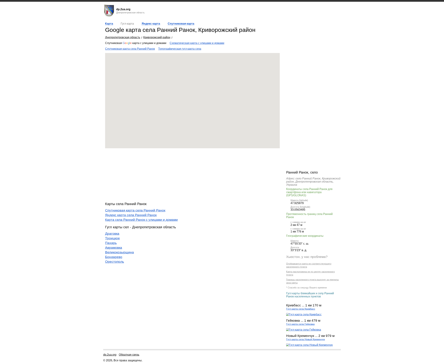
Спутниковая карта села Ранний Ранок (130, 48)
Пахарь (111, 243)
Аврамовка (113, 247)
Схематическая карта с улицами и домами (197, 43)
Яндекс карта (151, 23)
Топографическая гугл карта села (179, 48)
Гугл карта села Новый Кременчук (305, 339)
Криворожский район (156, 37)
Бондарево (113, 257)
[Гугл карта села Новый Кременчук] (309, 344)
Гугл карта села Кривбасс (300, 309)
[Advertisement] (192, 175)
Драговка (112, 233)
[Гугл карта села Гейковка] (303, 329)
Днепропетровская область (122, 37)
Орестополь (114, 261)
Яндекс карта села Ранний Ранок (131, 215)
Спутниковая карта (181, 23)
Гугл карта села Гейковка (300, 324)
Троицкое (112, 238)
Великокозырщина (119, 252)
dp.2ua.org (109, 354)
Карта (109, 23)
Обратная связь (129, 354)
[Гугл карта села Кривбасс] (304, 314)
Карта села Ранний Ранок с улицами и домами (141, 220)
